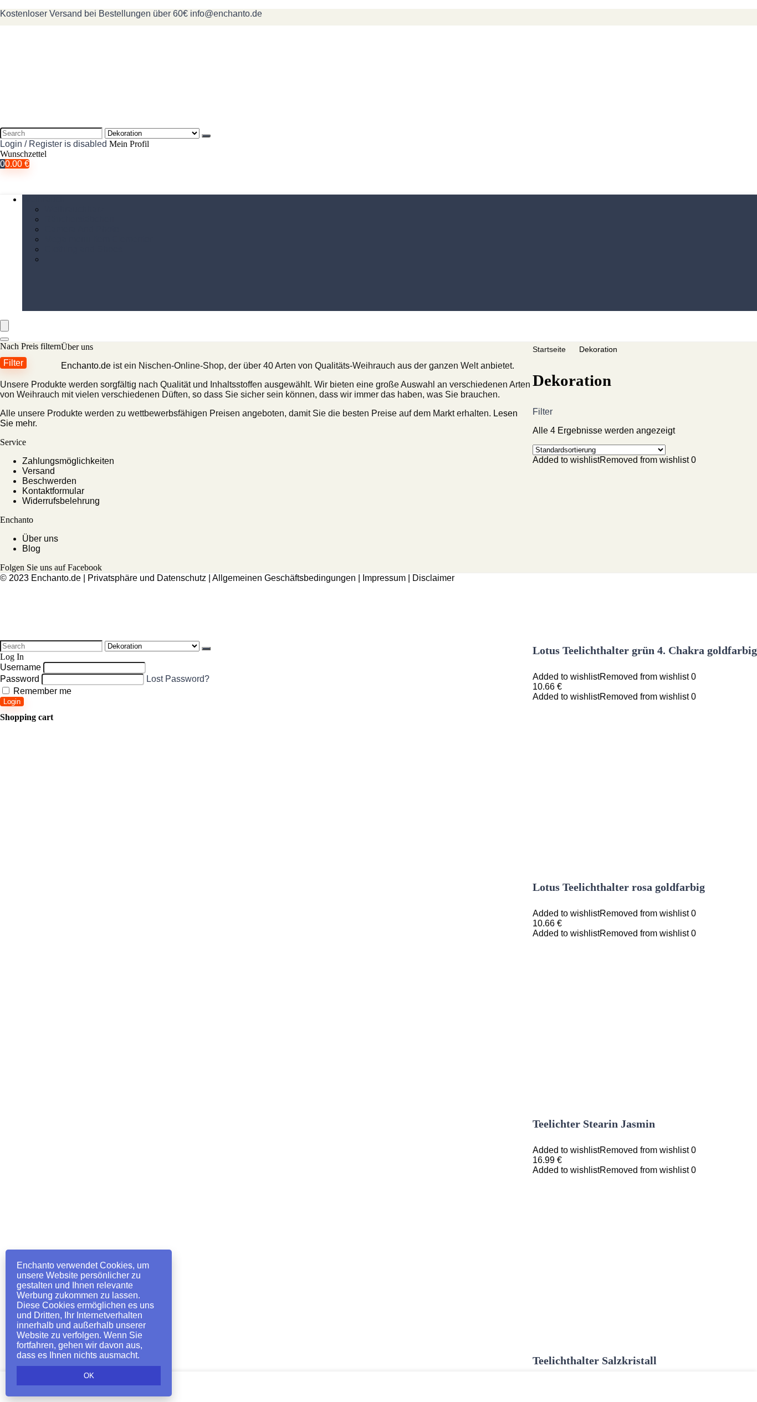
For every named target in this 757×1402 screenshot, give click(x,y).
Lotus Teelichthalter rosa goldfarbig (619, 887)
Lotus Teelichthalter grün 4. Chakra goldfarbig (645, 650)
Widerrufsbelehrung (61, 501)
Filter (13, 363)
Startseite (549, 349)
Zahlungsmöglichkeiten (68, 461)
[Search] (206, 135)
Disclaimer (433, 578)
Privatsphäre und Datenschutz (147, 578)
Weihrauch (43, 199)
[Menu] (4, 326)
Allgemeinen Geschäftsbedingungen (284, 578)
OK (89, 1376)
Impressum (384, 578)
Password (19, 679)
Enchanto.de (86, 365)
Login (12, 701)
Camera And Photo (81, 229)
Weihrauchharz (74, 209)
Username (20, 667)
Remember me (41, 691)
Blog (31, 548)
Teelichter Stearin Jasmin (594, 1124)
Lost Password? (177, 679)
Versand (38, 471)
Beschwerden (49, 481)
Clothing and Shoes (83, 249)
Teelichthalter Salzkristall (595, 1360)
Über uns (40, 538)
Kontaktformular (53, 491)
